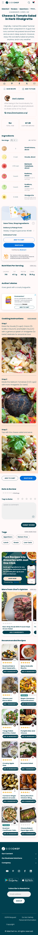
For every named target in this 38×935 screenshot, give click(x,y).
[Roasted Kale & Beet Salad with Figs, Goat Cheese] (10, 659)
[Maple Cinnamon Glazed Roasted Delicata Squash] (28, 692)
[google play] (11, 880)
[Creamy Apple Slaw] (10, 756)
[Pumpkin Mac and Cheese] (28, 724)
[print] (4, 84)
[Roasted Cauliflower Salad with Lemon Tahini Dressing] (10, 821)
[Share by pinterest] (12, 84)
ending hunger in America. (19, 258)
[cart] (33, 2)
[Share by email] (34, 84)
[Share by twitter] (26, 84)
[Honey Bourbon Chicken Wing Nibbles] (28, 789)
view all (33, 589)
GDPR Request (10, 917)
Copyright (10, 924)
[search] (29, 2)
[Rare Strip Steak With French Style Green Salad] (16, 614)
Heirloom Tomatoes (28, 165)
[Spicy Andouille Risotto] (28, 659)
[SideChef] (11, 850)
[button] (3, 2)
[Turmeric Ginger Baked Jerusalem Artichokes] (10, 789)
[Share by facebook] (19, 84)
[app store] (27, 880)
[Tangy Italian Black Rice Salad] (10, 724)
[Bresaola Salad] (28, 756)
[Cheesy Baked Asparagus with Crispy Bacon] (28, 821)
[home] (12, 2)
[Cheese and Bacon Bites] (10, 692)
